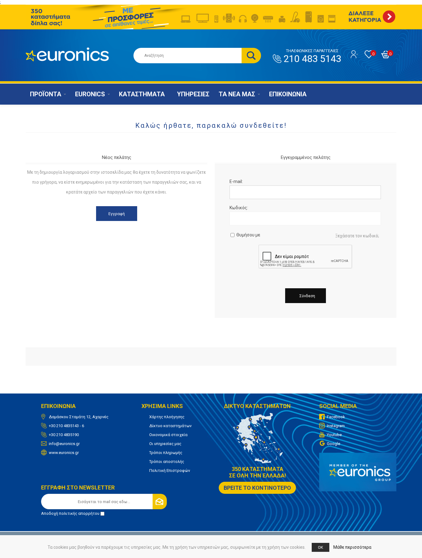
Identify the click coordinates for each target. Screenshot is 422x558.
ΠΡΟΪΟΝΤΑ (45, 94)
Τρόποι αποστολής (166, 461)
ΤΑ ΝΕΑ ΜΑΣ (237, 94)
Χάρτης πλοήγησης (166, 416)
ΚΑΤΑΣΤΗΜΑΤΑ (142, 94)
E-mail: (236, 181)
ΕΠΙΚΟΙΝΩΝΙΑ (287, 94)
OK (320, 547)
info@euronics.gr (64, 443)
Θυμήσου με (248, 234)
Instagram (336, 425)
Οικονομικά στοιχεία (168, 434)
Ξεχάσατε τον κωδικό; (357, 235)
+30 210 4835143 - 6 (66, 425)
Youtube (334, 434)
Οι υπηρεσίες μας (165, 443)
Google (333, 443)
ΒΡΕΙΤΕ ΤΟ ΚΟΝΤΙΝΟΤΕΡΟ (257, 488)
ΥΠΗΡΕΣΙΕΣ (193, 94)
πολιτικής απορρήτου (79, 513)
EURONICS (90, 94)
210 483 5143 (312, 56)
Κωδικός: (239, 207)
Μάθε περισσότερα (352, 547)
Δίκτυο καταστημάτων (170, 425)
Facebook (336, 416)
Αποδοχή (70, 513)
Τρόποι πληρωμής (165, 452)
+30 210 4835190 (64, 434)
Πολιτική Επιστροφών (169, 470)
